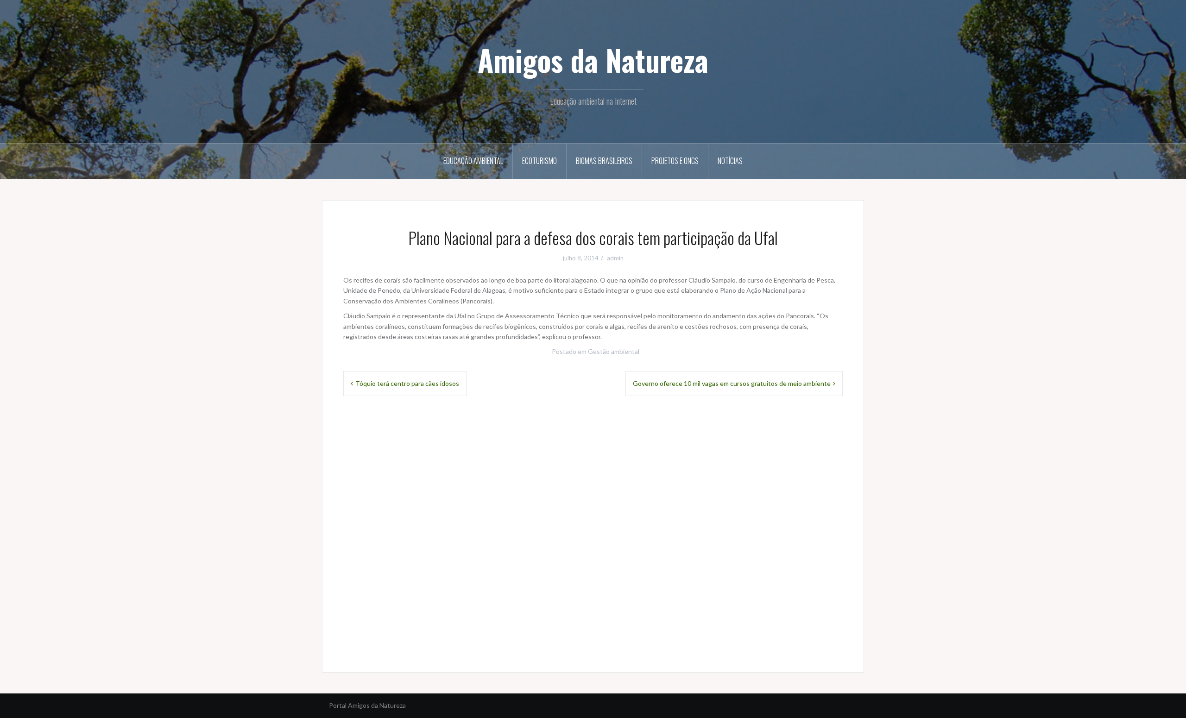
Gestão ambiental (613, 351)
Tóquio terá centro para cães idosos (407, 383)
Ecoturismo (539, 160)
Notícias (730, 160)
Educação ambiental (473, 160)
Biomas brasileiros (604, 160)
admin (615, 258)
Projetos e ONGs (675, 160)
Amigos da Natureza (593, 59)
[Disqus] (593, 533)
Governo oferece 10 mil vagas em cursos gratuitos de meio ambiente (732, 383)
